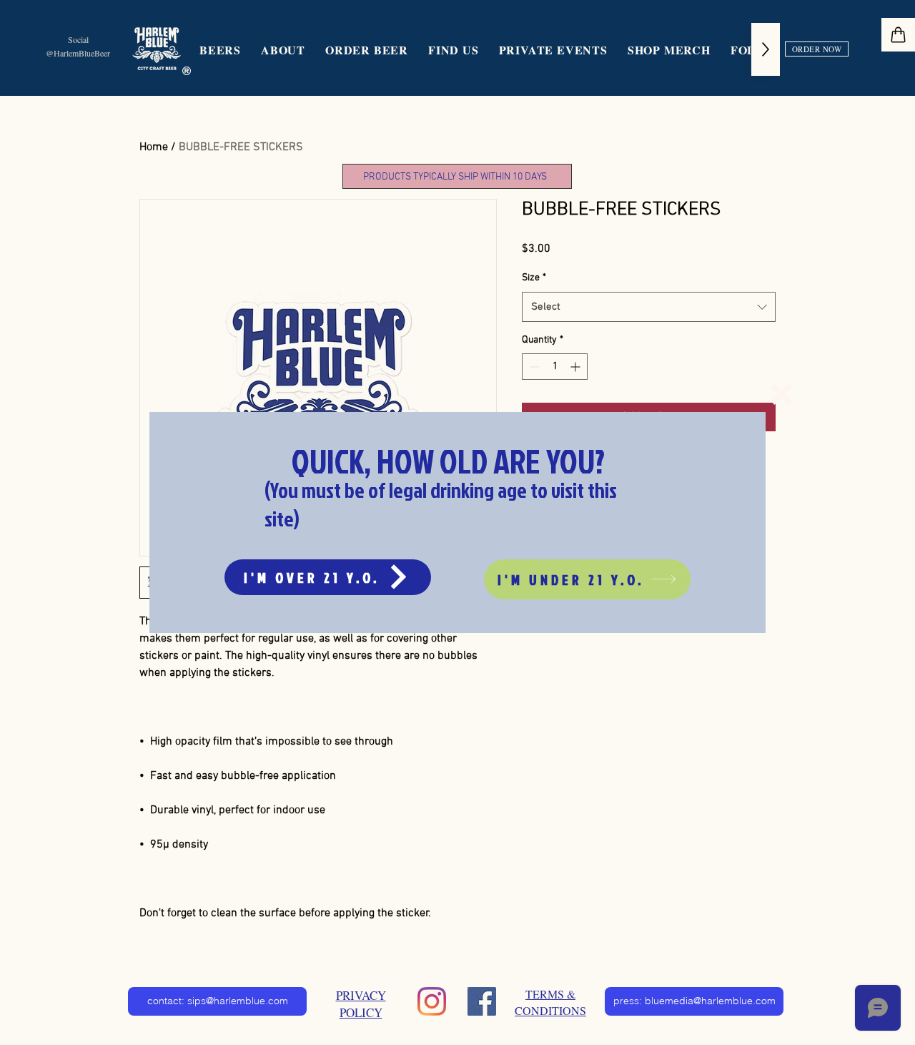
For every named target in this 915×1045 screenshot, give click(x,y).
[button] (781, 394)
